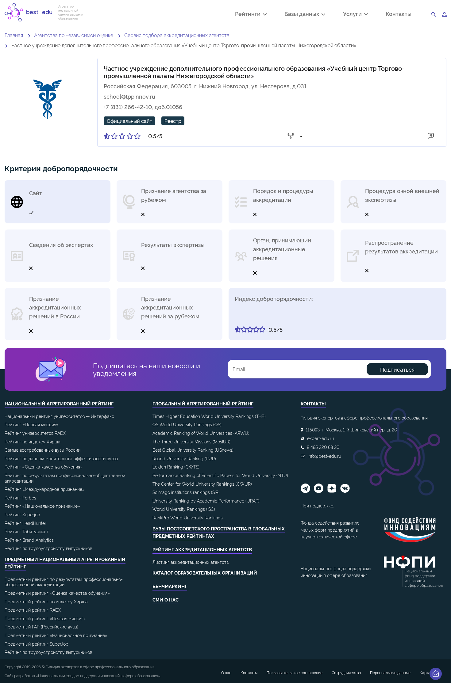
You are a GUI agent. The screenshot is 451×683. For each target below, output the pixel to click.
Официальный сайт (129, 120)
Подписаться (397, 369)
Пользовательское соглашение (294, 672)
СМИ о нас (165, 599)
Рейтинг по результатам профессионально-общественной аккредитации (65, 478)
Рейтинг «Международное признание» (45, 489)
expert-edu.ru (320, 438)
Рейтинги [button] (249, 14)
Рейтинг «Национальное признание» (42, 506)
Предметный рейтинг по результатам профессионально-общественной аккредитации (64, 581)
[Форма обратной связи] (436, 674)
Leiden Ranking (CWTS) (175, 466)
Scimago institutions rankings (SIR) (186, 492)
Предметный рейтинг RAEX (33, 610)
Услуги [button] (353, 14)
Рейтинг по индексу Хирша (32, 441)
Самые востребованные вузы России (42, 450)
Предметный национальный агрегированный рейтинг (65, 563)
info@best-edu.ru (324, 456)
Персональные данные (390, 672)
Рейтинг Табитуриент (27, 531)
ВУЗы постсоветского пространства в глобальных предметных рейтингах (218, 532)
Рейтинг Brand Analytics (29, 540)
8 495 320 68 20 (323, 447)
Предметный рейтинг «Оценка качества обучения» (57, 593)
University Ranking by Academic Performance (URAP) (206, 500)
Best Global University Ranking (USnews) (192, 450)
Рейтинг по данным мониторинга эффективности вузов (61, 458)
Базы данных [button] (303, 14)
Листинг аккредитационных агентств (190, 562)
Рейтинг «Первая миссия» (32, 424)
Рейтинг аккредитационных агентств (202, 549)
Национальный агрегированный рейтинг (59, 403)
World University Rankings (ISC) (183, 509)
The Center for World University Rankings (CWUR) (202, 484)
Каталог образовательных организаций (204, 572)
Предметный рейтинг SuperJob (36, 644)
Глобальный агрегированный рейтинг (202, 403)
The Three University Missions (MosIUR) (191, 441)
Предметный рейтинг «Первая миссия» (45, 618)
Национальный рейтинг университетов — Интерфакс (59, 416)
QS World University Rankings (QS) (187, 424)
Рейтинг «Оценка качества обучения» (44, 466)
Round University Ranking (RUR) (184, 458)
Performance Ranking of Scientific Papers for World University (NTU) (220, 475)
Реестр (172, 120)
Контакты (398, 14)
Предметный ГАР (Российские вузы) (41, 626)
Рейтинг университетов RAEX (35, 433)
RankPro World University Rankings (187, 517)
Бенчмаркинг (169, 586)
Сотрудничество (346, 672)
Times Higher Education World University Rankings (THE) (209, 416)
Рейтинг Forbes (20, 497)
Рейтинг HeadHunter (25, 523)
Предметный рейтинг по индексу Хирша (46, 601)
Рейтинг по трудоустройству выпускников (48, 548)
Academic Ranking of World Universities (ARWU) (200, 433)
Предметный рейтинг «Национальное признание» (56, 635)
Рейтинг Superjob (22, 514)
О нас (226, 672)
